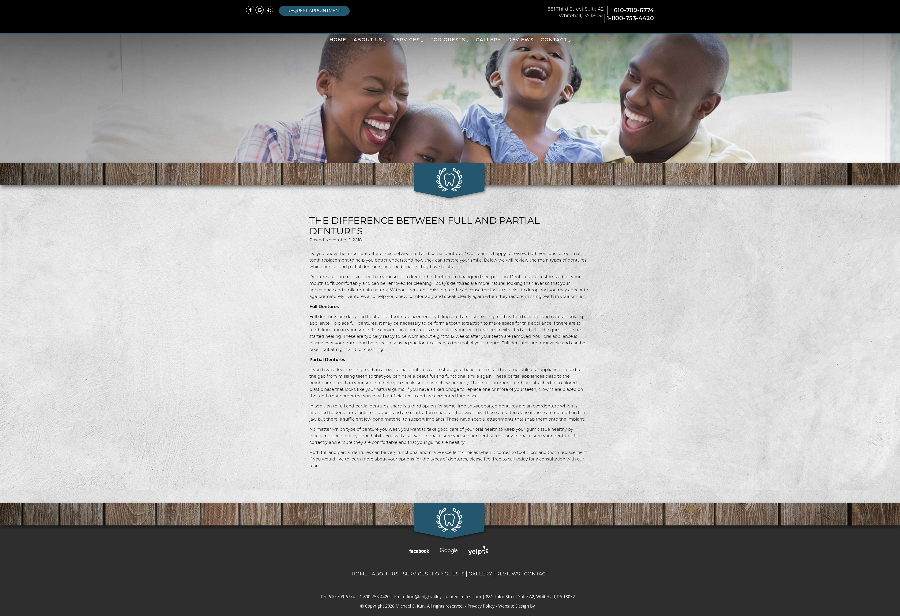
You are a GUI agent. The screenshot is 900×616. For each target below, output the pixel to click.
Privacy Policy (481, 606)
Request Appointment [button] (314, 11)
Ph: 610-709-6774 (338, 596)
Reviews (521, 40)
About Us (367, 40)
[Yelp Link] (269, 10)
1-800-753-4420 (630, 18)
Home (338, 40)
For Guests (447, 40)
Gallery (488, 40)
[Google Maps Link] (259, 10)
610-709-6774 (634, 10)
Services (406, 40)
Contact (554, 40)
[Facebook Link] (250, 10)
